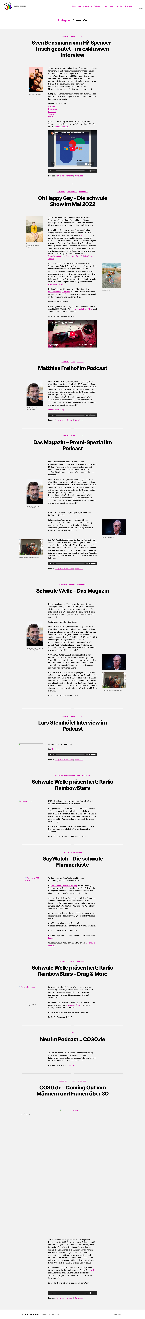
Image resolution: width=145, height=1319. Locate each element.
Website (51, 106)
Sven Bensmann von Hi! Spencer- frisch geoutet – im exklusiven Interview (72, 48)
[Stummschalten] (90, 171)
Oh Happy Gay (72, 191)
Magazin (72, 584)
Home (74, 6)
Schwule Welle (33, 1314)
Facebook (52, 112)
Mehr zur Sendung (56, 410)
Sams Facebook (54, 256)
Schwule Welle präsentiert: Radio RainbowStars (72, 784)
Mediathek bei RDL (61, 127)
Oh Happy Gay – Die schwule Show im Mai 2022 (72, 201)
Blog (79, 6)
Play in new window (64, 176)
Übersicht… (56, 749)
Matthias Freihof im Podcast (72, 368)
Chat (105, 6)
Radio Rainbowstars (72, 775)
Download (79, 176)
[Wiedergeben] (50, 171)
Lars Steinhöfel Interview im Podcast (72, 725)
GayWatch (67, 852)
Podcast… (52, 938)
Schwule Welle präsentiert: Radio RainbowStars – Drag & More (72, 970)
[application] (72, 171)
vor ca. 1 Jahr (85, 235)
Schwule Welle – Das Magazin (72, 590)
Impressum (129, 6)
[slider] (93, 170)
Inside (111, 6)
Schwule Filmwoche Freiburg (64, 885)
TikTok (60, 284)
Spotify (51, 114)
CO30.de (91, 1270)
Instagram (52, 109)
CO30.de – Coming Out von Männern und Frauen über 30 (72, 1090)
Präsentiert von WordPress (50, 1314)
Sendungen (86, 6)
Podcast (97, 6)
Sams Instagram (68, 256)
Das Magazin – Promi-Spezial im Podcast (72, 445)
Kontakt (119, 6)
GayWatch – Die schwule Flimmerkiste (72, 861)
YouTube (51, 117)
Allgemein (65, 36)
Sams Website (81, 256)
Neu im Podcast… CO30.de (72, 1039)
